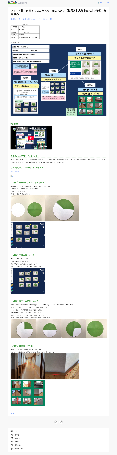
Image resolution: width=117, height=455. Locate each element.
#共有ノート (14, 413)
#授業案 (13, 19)
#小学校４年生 (31, 19)
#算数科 (23, 19)
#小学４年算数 (41, 19)
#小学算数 (49, 19)
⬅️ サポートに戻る (103, 2)
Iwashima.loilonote (16, 171)
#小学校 (17, 19)
